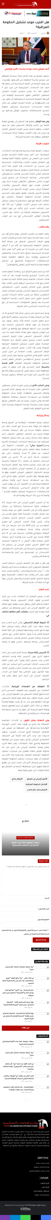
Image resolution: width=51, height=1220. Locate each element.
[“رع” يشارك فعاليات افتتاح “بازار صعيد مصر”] (42, 970)
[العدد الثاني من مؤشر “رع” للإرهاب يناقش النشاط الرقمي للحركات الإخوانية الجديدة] (42, 1079)
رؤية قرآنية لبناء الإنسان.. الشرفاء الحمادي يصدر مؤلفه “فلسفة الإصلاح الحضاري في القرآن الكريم (18, 1016)
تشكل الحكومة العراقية (36, 785)
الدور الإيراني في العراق (36, 779)
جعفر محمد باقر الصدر (36, 790)
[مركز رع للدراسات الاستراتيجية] (25, 4)
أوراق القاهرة (44, 1183)
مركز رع (43, 33)
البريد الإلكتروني (43, 909)
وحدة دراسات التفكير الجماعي (39, 1171)
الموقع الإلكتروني (43, 920)
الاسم (46, 898)
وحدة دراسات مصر (42, 1163)
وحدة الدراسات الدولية (41, 1167)
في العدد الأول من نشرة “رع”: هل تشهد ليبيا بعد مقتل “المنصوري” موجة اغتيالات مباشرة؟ (18, 1066)
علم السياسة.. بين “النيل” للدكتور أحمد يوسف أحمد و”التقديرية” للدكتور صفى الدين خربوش (18, 992)
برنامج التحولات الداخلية (25, 837)
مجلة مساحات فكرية (42, 1195)
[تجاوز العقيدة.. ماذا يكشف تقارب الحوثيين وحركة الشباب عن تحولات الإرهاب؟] (42, 1090)
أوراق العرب (45, 1187)
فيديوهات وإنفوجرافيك (41, 1191)
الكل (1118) (25, 1028)
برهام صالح (16, 779)
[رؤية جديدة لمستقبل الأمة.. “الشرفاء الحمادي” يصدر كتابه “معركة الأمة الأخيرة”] (42, 1006)
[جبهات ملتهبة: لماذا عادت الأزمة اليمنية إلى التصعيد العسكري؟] (42, 1045)
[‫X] (27, 1150)
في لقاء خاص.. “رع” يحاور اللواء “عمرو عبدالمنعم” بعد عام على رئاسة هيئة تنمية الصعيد (18, 980)
